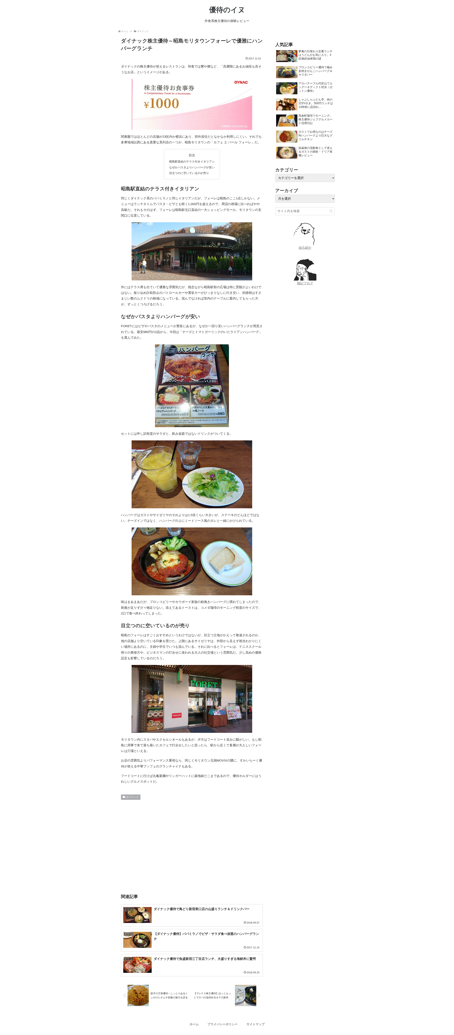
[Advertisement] (192, 845)
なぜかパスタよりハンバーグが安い (192, 167)
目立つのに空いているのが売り (189, 173)
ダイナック (132, 797)
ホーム (194, 1024)
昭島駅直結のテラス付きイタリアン (192, 161)
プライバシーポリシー (222, 1024)
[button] (331, 211)
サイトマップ (256, 1024)
